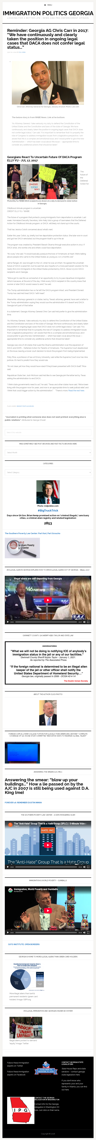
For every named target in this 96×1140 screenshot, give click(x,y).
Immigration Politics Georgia (48, 13)
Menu (49, 5)
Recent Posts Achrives (25, 406)
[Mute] (84, 622)
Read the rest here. (76, 390)
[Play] (8, 622)
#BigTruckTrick (48, 510)
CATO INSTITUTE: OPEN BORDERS (22, 944)
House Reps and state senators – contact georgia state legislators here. (74, 1072)
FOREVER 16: (11, 802)
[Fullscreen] (88, 622)
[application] (48, 600)
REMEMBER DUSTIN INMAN (29, 802)
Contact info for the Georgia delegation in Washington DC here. (46, 1107)
